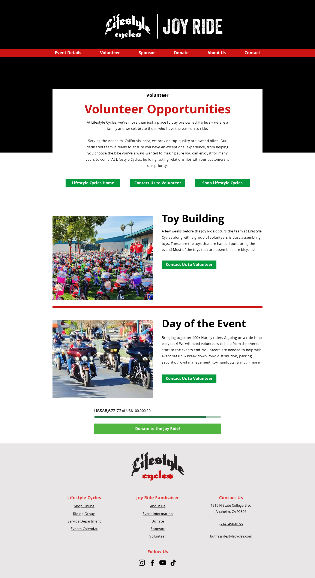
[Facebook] (152, 563)
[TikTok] (173, 563)
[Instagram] (142, 563)
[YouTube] (163, 563)
